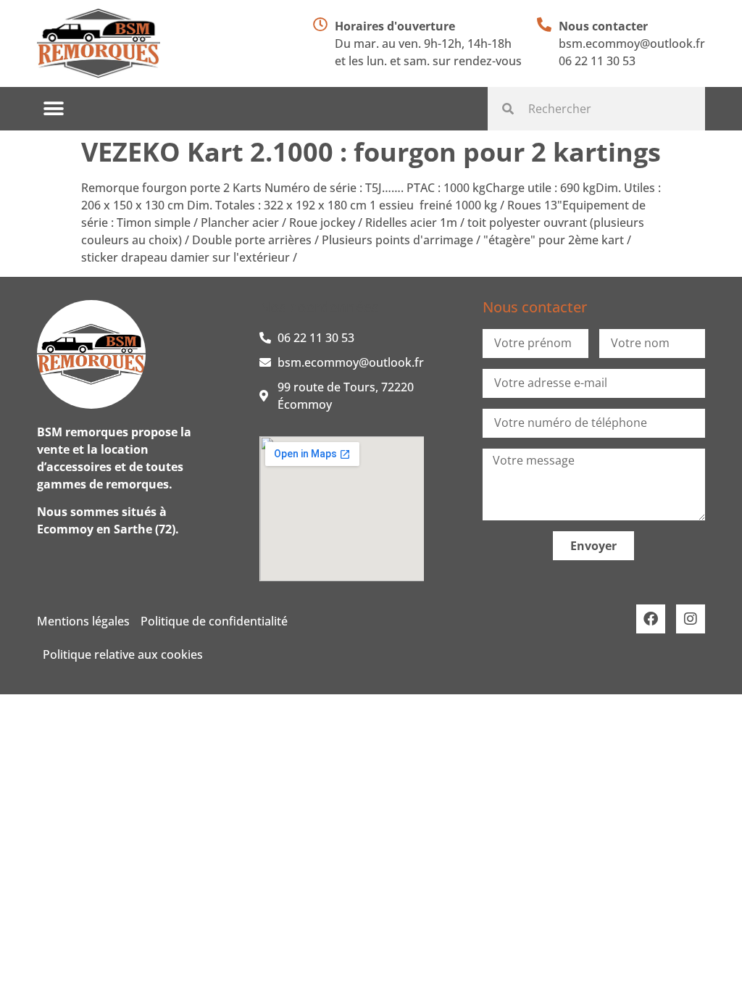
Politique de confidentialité (214, 621)
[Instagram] (690, 618)
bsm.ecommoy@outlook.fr (632, 43)
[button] (53, 109)
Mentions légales (83, 621)
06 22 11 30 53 (597, 61)
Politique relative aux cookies (123, 654)
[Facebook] (650, 618)
